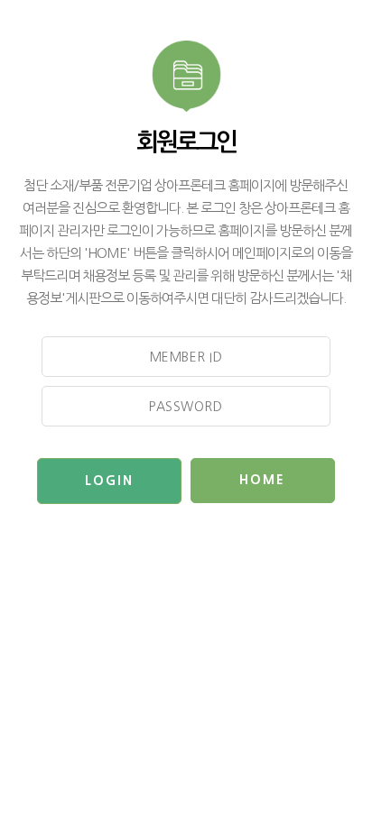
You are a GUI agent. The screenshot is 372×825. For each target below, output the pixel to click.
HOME (262, 479)
